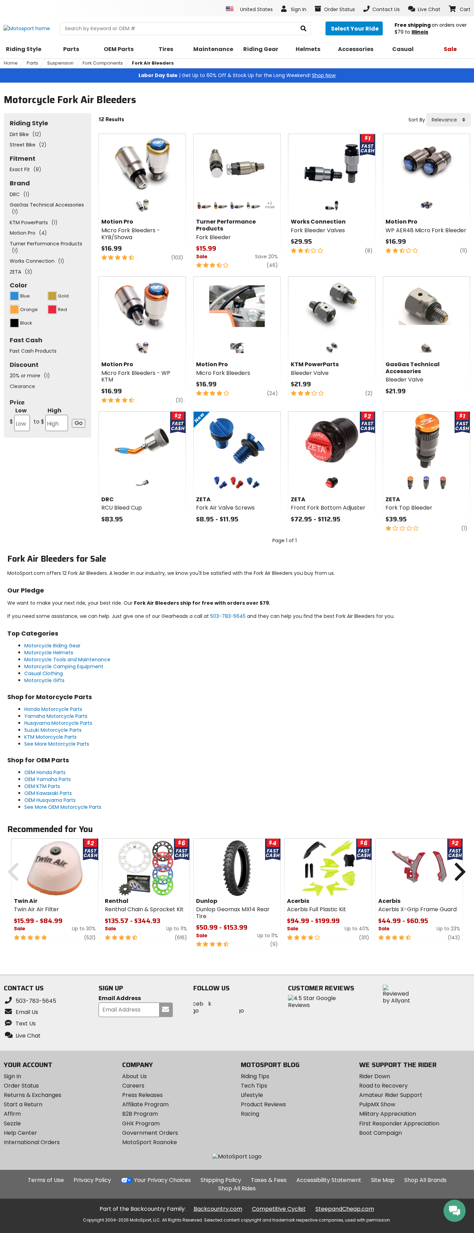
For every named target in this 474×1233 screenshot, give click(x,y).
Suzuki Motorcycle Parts (53, 730)
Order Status (21, 1086)
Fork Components (103, 63)
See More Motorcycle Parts (56, 743)
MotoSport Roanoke (149, 1142)
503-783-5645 (228, 616)
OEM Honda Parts (45, 772)
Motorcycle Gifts (44, 680)
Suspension (60, 63)
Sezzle (12, 1123)
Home (11, 63)
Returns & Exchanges (32, 1095)
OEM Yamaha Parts (47, 779)
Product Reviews (263, 1104)
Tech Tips (254, 1086)
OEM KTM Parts (42, 786)
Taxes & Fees (269, 1180)
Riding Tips (255, 1076)
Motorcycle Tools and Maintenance (67, 659)
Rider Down (374, 1076)
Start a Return (23, 1104)
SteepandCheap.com (344, 1209)
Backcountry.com (218, 1209)
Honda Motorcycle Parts (53, 709)
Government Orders (150, 1133)
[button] (424, 9)
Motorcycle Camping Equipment (63, 666)
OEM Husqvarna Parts (50, 800)
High (47, 416)
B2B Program (140, 1114)
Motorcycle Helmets (48, 652)
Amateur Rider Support (390, 1095)
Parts (32, 63)
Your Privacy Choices (162, 1180)
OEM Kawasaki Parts (48, 793)
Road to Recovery (383, 1086)
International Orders (32, 1142)
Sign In (12, 1076)
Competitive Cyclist (279, 1209)
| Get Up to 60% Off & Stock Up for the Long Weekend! (237, 75)
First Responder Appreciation (399, 1123)
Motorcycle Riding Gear (52, 645)
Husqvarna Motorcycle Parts (58, 723)
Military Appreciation (387, 1114)
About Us (134, 1076)
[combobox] (448, 119)
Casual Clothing (43, 673)
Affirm (12, 1114)
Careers (133, 1086)
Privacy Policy (92, 1180)
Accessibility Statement (328, 1180)
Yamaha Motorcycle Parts (55, 716)
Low (18, 416)
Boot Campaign (380, 1133)
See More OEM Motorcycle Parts (62, 807)
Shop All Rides (237, 1188)
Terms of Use (46, 1180)
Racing (250, 1114)
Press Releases (142, 1095)
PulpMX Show (377, 1104)
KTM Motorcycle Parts (50, 736)
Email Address (120, 998)
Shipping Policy (221, 1180)
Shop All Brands (425, 1180)
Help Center (20, 1133)
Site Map (383, 1180)
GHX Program (141, 1123)
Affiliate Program (145, 1104)
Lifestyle (252, 1095)
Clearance (22, 386)
